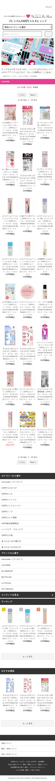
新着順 (35, 87)
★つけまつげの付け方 (11, 547)
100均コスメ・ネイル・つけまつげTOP (15, 76)
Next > (33, 95)
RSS (32, 770)
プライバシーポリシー (37, 767)
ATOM (37, 770)
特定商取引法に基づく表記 (19, 767)
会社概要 (41, 761)
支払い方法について (14, 764)
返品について (42, 764)
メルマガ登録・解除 (22, 770)
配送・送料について (29, 764)
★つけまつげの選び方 (11, 541)
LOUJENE (33, 76)
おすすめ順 (21, 87)
